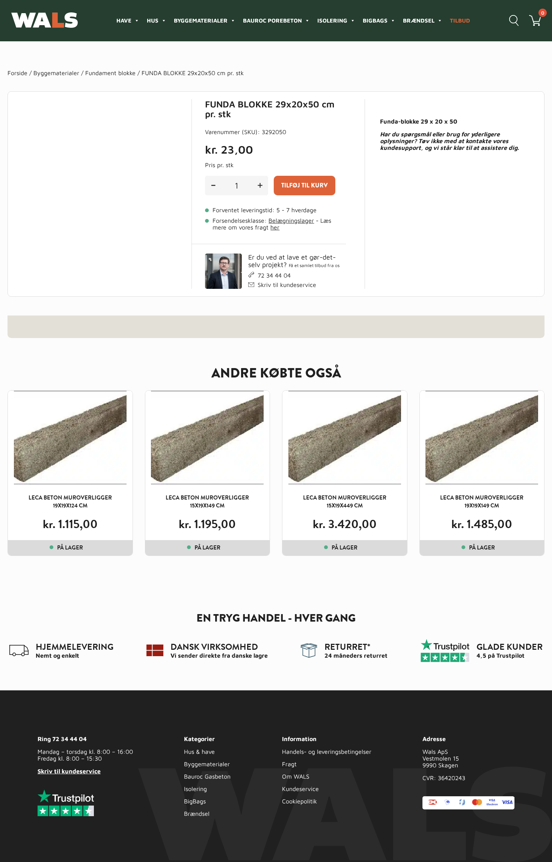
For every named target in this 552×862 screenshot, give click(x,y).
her (274, 227)
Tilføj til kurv (304, 185)
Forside (17, 72)
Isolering (332, 20)
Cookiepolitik (299, 801)
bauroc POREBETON (272, 20)
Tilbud (460, 20)
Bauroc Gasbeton (207, 776)
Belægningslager (291, 220)
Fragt (289, 764)
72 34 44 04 (274, 275)
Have (123, 20)
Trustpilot (510, 655)
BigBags (195, 801)
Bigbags (375, 20)
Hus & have (199, 751)
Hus (152, 20)
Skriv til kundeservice (287, 284)
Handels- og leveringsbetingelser (326, 751)
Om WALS (295, 776)
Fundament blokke (110, 72)
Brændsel (418, 20)
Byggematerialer (201, 20)
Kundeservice (300, 788)
